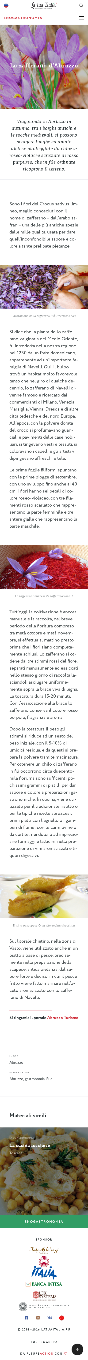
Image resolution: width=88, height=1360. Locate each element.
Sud (49, 1079)
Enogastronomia (44, 1221)
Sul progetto (44, 1342)
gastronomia (35, 1079)
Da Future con (42, 1354)
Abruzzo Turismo (62, 1018)
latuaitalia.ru (55, 1330)
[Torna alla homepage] (44, 5)
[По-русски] (6, 5)
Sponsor (44, 1240)
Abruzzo (16, 1062)
